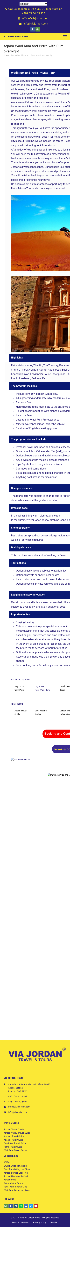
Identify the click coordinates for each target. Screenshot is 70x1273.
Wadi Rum (45, 690)
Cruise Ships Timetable (15, 1165)
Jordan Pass (10, 1179)
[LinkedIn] (26, 1206)
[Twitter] (31, 1206)
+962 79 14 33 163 (17, 1096)
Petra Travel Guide (13, 1147)
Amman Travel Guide (14, 1136)
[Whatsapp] (21, 1206)
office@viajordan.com (19, 1106)
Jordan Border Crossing (16, 1172)
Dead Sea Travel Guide (15, 1143)
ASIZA (7, 1162)
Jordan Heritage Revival (16, 1176)
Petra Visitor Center (14, 1183)
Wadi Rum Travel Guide (15, 1150)
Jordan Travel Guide (14, 1129)
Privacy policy (39, 1222)
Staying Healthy (25, 622)
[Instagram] (16, 1206)
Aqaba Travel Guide (13, 1139)
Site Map (54, 1222)
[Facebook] (32, 29)
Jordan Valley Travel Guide (17, 1132)
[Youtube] (36, 1206)
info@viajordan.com (18, 1112)
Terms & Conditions (20, 1222)
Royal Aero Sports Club (15, 1186)
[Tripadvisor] (37, 29)
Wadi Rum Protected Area (16, 1190)
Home (6, 55)
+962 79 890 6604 (17, 1101)
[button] (65, 36)
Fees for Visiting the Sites (17, 1169)
